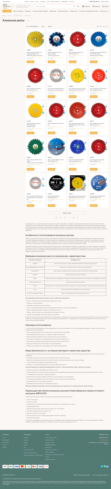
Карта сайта (5, 442)
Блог (25, 447)
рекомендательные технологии (33, 478)
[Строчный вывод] (104, 26)
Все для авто (48, 447)
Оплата (26, 445)
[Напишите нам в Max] (107, 466)
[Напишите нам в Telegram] (102, 466)
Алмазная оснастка (50, 445)
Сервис (26, 442)
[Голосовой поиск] (74, 6)
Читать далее (5, 484)
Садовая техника (49, 442)
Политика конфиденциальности (101, 475)
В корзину (30, 62)
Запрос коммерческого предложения (33, 455)
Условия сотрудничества (30, 452)
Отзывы (4, 447)
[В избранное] (43, 33)
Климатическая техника (51, 449)
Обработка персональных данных (81, 475)
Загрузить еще (67, 213)
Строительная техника (51, 437)
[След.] (77, 217)
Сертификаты (5, 440)
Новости (4, 445)
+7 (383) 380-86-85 (93, 1)
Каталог (47, 434)
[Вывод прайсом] (107, 26)
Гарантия (26, 440)
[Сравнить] (43, 40)
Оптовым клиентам (28, 449)
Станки (47, 457)
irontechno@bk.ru (104, 440)
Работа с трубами (49, 452)
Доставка (26, 437)
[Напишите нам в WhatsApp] (104, 466)
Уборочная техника (50, 459)
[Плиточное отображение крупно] (97, 26)
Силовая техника (49, 440)
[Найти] (78, 6)
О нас (3, 437)
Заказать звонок (105, 1)
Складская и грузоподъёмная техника (54, 454)
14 (73, 218)
